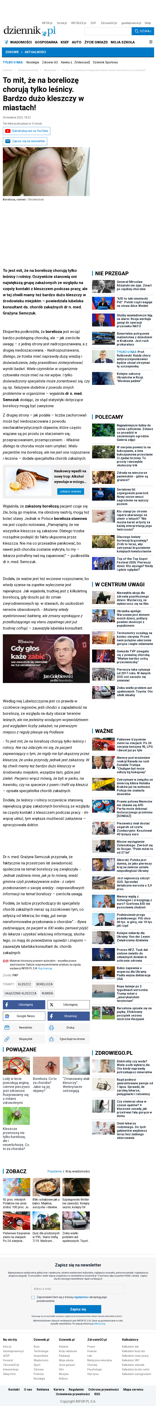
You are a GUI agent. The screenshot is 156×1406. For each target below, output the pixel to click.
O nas (28, 1389)
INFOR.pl (47, 23)
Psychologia (94, 1369)
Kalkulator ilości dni (133, 1351)
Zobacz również (70, 491)
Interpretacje (10, 1369)
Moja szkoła (66, 1360)
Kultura (63, 1378)
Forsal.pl (8, 1360)
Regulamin (76, 1389)
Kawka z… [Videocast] (75, 62)
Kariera (59, 1389)
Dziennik (7, 70)
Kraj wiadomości (78, 1171)
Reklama (43, 1389)
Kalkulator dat (130, 1346)
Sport (37, 1364)
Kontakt (14, 1389)
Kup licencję (45, 968)
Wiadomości (41, 1360)
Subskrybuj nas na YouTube (30, 131)
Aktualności (35, 52)
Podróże (39, 1374)
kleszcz (24, 984)
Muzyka (63, 1374)
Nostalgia (32, 62)
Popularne (55, 1171)
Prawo (91, 1346)
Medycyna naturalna (99, 1360)
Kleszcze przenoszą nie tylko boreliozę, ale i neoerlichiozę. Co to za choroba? (16, 1139)
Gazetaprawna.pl (13, 1351)
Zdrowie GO (50, 62)
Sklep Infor (9, 1374)
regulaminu (80, 1297)
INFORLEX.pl (78, 23)
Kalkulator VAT (131, 1360)
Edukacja (64, 1355)
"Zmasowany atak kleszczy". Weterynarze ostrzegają (76, 1085)
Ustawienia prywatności (73, 1394)
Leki (89, 1355)
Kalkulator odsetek (133, 1364)
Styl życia (93, 1374)
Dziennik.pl (41, 1339)
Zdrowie (12, 52)
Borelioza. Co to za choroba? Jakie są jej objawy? (45, 1085)
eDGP (6, 1355)
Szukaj (145, 31)
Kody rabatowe (68, 1351)
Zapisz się (78, 1309)
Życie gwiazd (67, 1364)
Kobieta (63, 1346)
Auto (37, 1346)
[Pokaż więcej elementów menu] (150, 42)
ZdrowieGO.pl (109, 23)
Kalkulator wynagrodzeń (136, 1374)
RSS (97, 1394)
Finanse (92, 1351)
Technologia (41, 1351)
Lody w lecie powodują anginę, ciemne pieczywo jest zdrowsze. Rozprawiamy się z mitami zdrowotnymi (16, 1091)
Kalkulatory (130, 1339)
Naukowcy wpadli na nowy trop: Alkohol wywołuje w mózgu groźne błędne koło (70, 476)
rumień (47, 993)
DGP (93, 23)
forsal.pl (62, 23)
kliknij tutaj (99, 1323)
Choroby (92, 1364)
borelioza (44, 984)
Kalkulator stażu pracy (135, 1355)
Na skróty (10, 1339)
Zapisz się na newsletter (28, 141)
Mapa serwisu (133, 1389)
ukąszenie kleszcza (20, 993)
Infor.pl (7, 1346)
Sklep (148, 23)
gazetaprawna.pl (131, 23)
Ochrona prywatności (103, 1389)
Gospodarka (41, 1355)
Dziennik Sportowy (105, 62)
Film (61, 1369)
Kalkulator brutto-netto (136, 1369)
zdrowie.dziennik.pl (28, 70)
